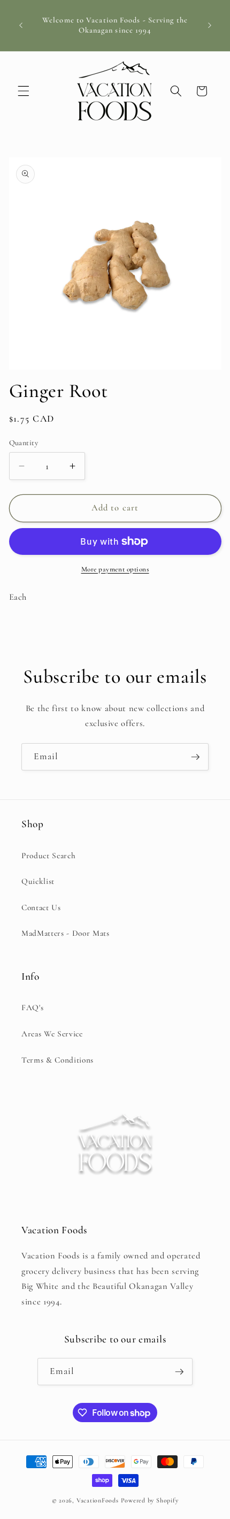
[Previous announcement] (21, 25)
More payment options (115, 569)
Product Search (48, 855)
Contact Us (41, 907)
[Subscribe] (195, 757)
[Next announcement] (209, 25)
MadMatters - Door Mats (65, 933)
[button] (23, 91)
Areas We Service (52, 1034)
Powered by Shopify (150, 1500)
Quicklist (38, 881)
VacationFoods (97, 1500)
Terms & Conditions (57, 1060)
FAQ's (32, 1007)
